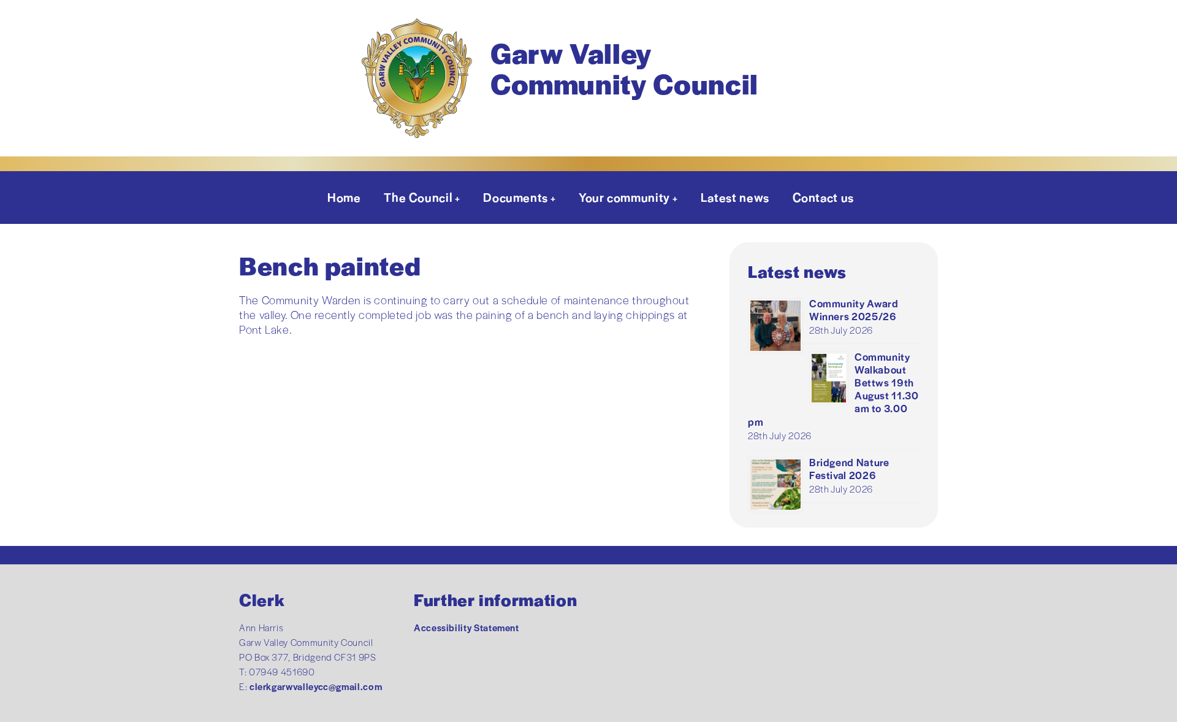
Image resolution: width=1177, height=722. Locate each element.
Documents (515, 196)
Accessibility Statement (466, 627)
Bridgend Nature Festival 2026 (849, 468)
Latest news (735, 196)
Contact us (823, 196)
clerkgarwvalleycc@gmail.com (315, 686)
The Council (418, 196)
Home (344, 196)
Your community (624, 196)
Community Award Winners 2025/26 (854, 309)
